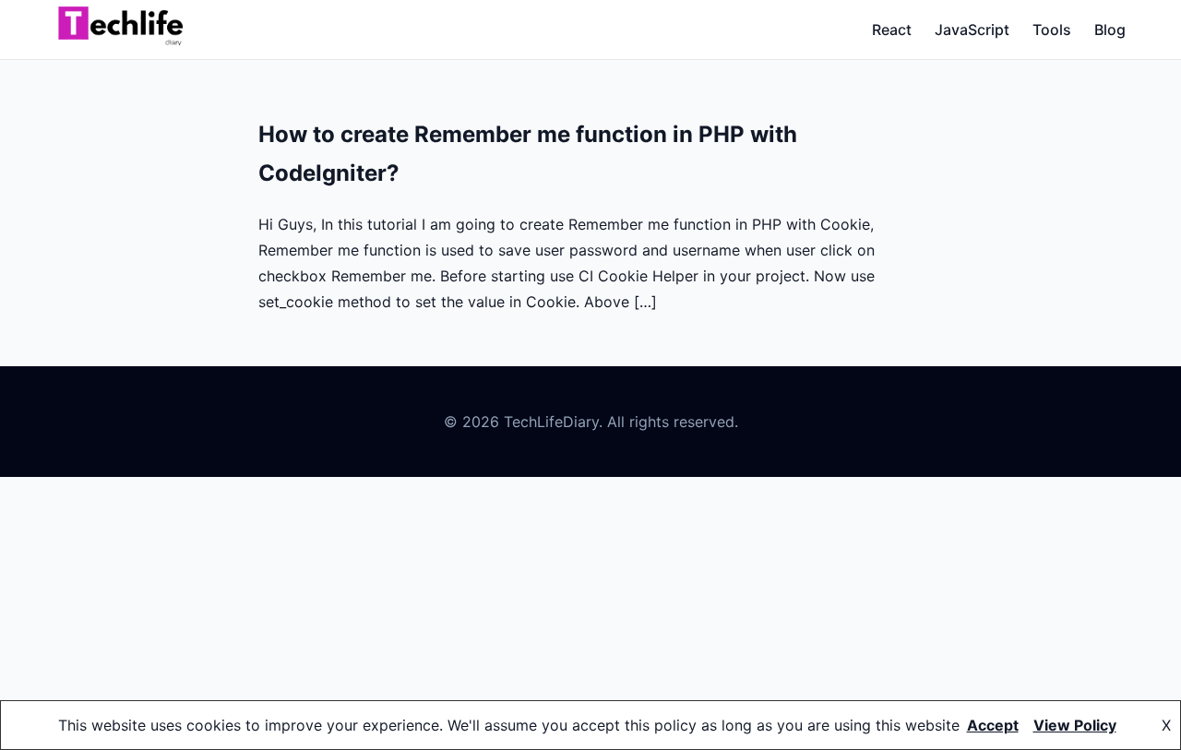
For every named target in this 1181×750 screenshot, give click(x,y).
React (892, 29)
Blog (1110, 29)
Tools (1051, 29)
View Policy (1074, 725)
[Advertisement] (590, 613)
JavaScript (972, 29)
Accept (993, 725)
